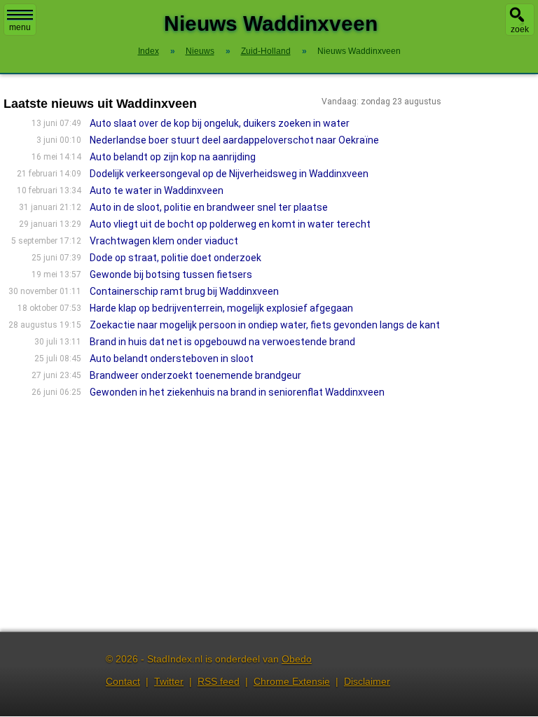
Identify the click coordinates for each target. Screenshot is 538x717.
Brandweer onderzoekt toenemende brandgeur (195, 375)
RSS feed (219, 681)
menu (20, 27)
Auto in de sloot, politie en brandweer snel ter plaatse (209, 207)
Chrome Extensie (292, 681)
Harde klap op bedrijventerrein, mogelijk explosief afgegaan (221, 308)
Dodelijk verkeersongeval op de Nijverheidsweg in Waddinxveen (229, 173)
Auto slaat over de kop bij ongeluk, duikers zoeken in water (220, 123)
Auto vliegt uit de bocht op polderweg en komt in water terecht (230, 224)
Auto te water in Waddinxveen (156, 190)
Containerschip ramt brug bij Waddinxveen (184, 291)
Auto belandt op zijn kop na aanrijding (173, 156)
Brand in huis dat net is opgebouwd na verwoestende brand (222, 341)
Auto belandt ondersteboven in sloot (172, 358)
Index (148, 51)
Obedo (297, 658)
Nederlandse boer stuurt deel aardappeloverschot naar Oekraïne (234, 140)
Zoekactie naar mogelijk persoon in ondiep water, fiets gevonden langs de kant (265, 324)
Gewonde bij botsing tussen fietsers (171, 274)
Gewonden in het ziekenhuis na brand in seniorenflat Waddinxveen (237, 392)
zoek (520, 29)
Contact (123, 681)
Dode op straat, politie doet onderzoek (175, 257)
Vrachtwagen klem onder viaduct (164, 240)
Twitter (169, 681)
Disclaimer (367, 681)
